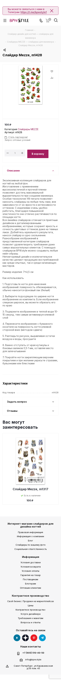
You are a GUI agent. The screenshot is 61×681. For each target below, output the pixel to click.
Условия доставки (31, 562)
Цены (30, 605)
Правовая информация (30, 532)
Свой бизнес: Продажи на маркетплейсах (30, 601)
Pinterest (33, 637)
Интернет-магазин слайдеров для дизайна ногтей (30, 525)
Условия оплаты (30, 571)
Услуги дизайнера (30, 614)
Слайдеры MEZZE (28, 129)
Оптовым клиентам (30, 587)
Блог (30, 540)
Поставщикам (30, 579)
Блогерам (30, 583)
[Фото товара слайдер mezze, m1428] (30, 85)
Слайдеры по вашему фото (31, 544)
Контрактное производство (30, 595)
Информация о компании (30, 536)
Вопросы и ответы (30, 622)
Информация (30, 556)
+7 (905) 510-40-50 (33, 653)
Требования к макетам (30, 618)
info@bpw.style (33, 659)
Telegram (42, 637)
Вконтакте (17, 637)
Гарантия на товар (31, 575)
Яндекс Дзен (25, 637)
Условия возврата (31, 566)
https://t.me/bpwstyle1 (34, 12)
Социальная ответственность (30, 549)
